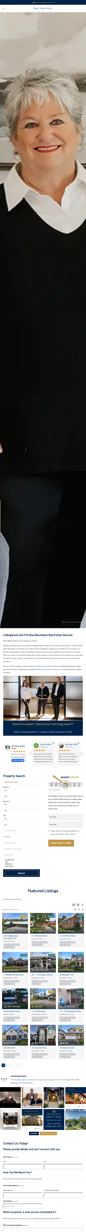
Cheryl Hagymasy (71, 744)
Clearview (59, 669)
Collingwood (40, 666)
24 (79, 909)
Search (21, 873)
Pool (6, 862)
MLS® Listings (16, 666)
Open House (9, 866)
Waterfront (8, 864)
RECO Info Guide (40, 2)
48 (82, 909)
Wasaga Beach (47, 669)
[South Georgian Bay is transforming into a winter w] (10, 1097)
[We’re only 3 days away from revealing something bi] (10, 1119)
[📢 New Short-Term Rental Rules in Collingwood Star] (32, 1119)
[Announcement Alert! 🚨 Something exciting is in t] (54, 1119)
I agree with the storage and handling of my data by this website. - (65, 832)
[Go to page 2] (54, 767)
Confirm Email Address (51, 1190)
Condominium (9, 860)
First (4, 1162)
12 (75, 909)
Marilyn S (43, 744)
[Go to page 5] (59, 767)
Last (45, 1162)
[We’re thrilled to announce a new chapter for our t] (32, 1097)
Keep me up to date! (61, 843)
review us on (17, 760)
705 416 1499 (51, 2)
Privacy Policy (70, 834)
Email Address (8, 1190)
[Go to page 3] (56, 767)
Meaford (39, 669)
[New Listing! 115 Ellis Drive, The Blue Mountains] (54, 1097)
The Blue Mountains (52, 666)
